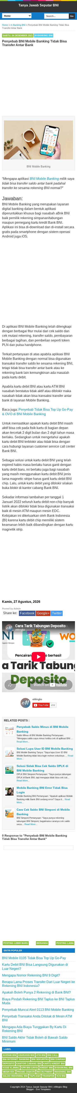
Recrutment (45, 1072)
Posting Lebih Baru (15, 943)
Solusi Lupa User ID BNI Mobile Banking (45, 748)
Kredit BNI (46, 1067)
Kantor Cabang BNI (28, 1063)
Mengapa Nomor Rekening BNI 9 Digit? (31, 975)
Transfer (48, 1076)
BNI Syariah (58, 1059)
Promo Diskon (26, 1072)
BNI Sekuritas (40, 1059)
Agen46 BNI (9, 1055)
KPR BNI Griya (29, 1067)
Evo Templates (43, 1089)
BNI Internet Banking (16, 1059)
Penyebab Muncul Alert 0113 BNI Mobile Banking (38, 1009)
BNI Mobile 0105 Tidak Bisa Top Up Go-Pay (34, 958)
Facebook (27, 613)
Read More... (23, 741)
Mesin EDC (9, 1072)
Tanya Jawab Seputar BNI (38, 5)
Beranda (42, 943)
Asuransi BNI (26, 1055)
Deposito (8, 1063)
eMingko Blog (60, 1087)
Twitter (57, 613)
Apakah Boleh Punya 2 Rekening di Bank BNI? (36, 992)
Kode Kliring (11, 1067)
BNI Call (52, 1055)
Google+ (43, 613)
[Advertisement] (38, 80)
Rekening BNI (62, 1072)
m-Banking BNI (44, 35)
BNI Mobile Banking (44, 178)
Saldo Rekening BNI (15, 1076)
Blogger (30, 1089)
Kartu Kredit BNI (54, 1063)
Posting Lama (65, 943)
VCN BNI (61, 1076)
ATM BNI (40, 1055)
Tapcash (35, 1076)
